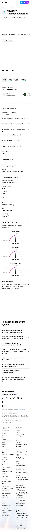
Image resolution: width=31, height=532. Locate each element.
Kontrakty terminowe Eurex (21, 455)
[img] (24, 17)
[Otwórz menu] (2, 2)
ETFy (3, 437)
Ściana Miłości (5, 490)
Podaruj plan (19, 436)
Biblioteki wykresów (21, 512)
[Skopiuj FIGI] (13, 210)
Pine (3, 446)
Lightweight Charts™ (21, 513)
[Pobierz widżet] (27, 222)
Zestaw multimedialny (21, 472)
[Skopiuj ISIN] (13, 205)
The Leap (18, 446)
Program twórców (6, 493)
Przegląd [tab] (4, 34)
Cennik (18, 432)
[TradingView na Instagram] (14, 398)
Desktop (4, 483)
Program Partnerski (21, 527)
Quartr (23, 420)
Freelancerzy (5, 514)
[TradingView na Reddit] (3, 402)
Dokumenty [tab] (12, 34)
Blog (17, 467)
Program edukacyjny (21, 528)
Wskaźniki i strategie (7, 510)
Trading (4, 502)
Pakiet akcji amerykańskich (20, 458)
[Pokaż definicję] (16, 112)
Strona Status (19, 505)
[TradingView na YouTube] (10, 398)
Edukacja (4, 503)
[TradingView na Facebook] (6, 398)
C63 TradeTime (20, 481)
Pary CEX (4, 442)
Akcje (3, 435)
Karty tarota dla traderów (22, 479)
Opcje (3, 473)
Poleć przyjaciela (6, 491)
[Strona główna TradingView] (6, 2)
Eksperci (4, 512)
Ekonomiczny (5, 459)
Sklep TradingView (21, 477)
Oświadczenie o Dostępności (20, 496)
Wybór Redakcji (6, 505)
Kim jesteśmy (19, 463)
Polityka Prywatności (21, 492)
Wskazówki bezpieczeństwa (20, 499)
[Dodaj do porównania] (18, 94)
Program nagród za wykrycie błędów (21, 502)
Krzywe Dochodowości (7, 471)
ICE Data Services (21, 409)
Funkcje (18, 430)
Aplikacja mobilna (6, 481)
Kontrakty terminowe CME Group (21, 451)
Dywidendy (4, 463)
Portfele (4, 469)
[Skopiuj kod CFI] (8, 216)
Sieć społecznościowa (7, 488)
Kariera (18, 470)
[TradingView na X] (3, 398)
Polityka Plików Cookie (22, 494)
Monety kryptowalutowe (8, 441)
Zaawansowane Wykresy (22, 515)
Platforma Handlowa (21, 517)
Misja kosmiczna (20, 465)
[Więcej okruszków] (7, 7)
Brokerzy (18, 442)
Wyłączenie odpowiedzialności (21, 489)
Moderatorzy (5, 497)
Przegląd (18, 441)
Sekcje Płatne (5, 515)
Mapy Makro (5, 475)
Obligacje (4, 439)
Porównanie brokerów (21, 444)
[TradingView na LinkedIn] (18, 398)
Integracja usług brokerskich (20, 524)
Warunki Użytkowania (21, 487)
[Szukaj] (16, 2)
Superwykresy (5, 430)
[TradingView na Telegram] (22, 398)
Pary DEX (4, 444)
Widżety (18, 510)
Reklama (18, 522)
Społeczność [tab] (22, 34)
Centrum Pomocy (20, 469)
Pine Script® (5, 476)
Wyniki (3, 461)
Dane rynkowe (20, 434)
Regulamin (4, 495)
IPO (2, 464)
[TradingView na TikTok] (25, 398)
